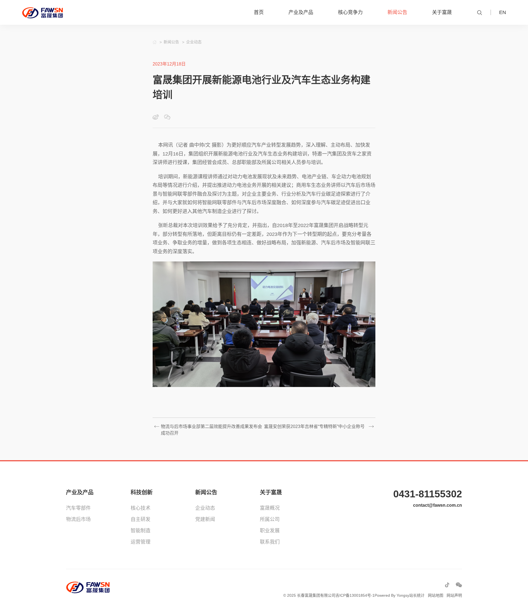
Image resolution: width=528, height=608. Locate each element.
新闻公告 (206, 492)
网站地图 (435, 595)
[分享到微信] (167, 117)
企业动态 (205, 508)
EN (502, 12)
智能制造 (140, 530)
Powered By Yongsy (392, 595)
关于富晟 (271, 492)
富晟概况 (270, 508)
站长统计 (417, 595)
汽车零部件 (78, 508)
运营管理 (140, 542)
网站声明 (454, 595)
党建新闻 (205, 519)
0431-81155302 (427, 494)
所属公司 (270, 519)
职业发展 (270, 530)
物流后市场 (78, 519)
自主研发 (140, 519)
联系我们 (270, 542)
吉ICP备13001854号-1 (355, 595)
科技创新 (142, 492)
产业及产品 (80, 492)
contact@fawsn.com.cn (437, 505)
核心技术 (140, 508)
